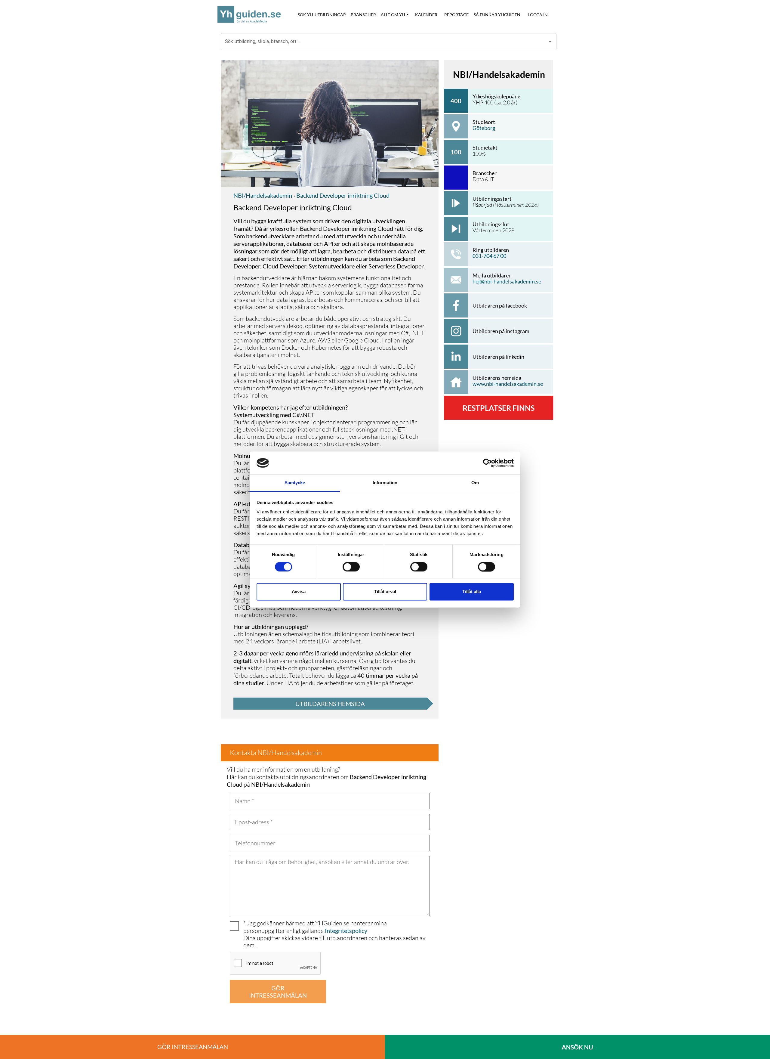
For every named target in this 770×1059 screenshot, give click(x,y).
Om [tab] (475, 482)
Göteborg (484, 128)
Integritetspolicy (346, 930)
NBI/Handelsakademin (262, 195)
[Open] (550, 41)
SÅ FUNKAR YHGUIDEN (497, 14)
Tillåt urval (385, 591)
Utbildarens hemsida (330, 703)
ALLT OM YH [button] (393, 14)
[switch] (351, 566)
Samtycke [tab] (295, 482)
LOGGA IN (538, 14)
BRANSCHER (363, 14)
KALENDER (426, 14)
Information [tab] (385, 482)
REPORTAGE (456, 14)
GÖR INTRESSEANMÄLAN (278, 991)
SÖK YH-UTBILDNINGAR (322, 14)
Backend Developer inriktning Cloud (342, 195)
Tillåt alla (471, 591)
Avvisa (299, 591)
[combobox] (384, 41)
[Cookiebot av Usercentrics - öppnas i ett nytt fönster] (487, 462)
